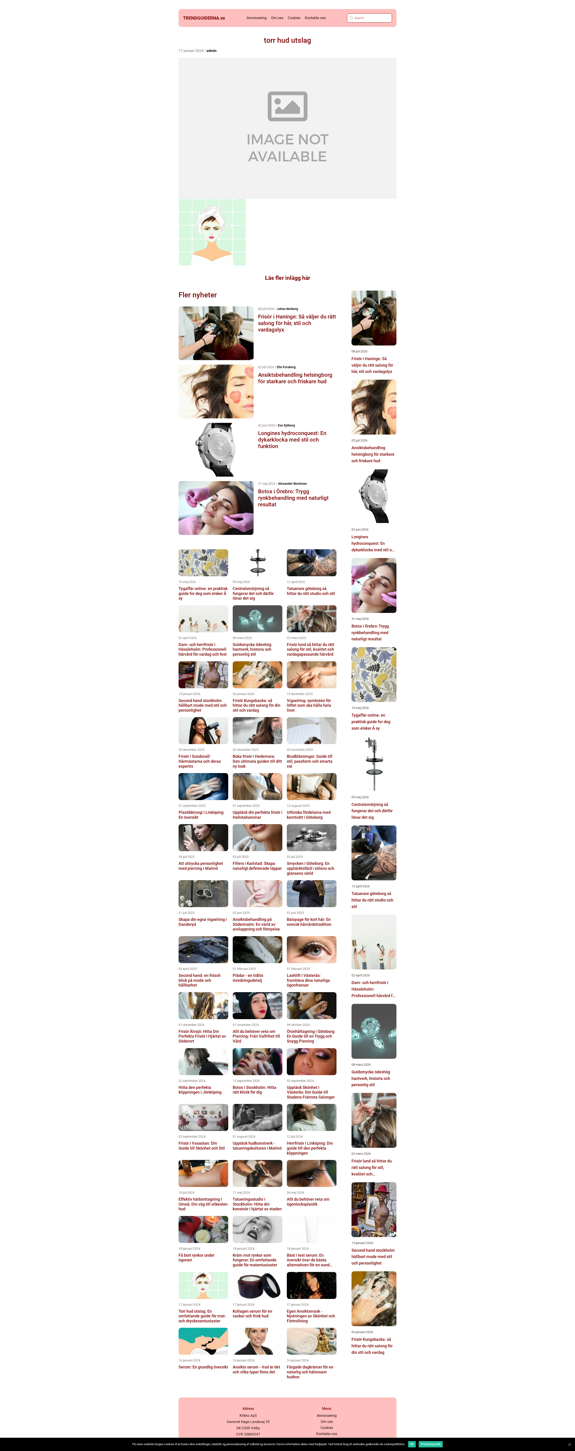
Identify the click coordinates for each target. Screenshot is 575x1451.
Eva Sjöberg (286, 425)
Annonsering (257, 18)
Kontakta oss (315, 18)
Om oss (277, 18)
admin (211, 51)
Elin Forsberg (286, 367)
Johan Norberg (287, 309)
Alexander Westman (292, 483)
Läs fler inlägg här (287, 278)
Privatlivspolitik (430, 1444)
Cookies (294, 18)
